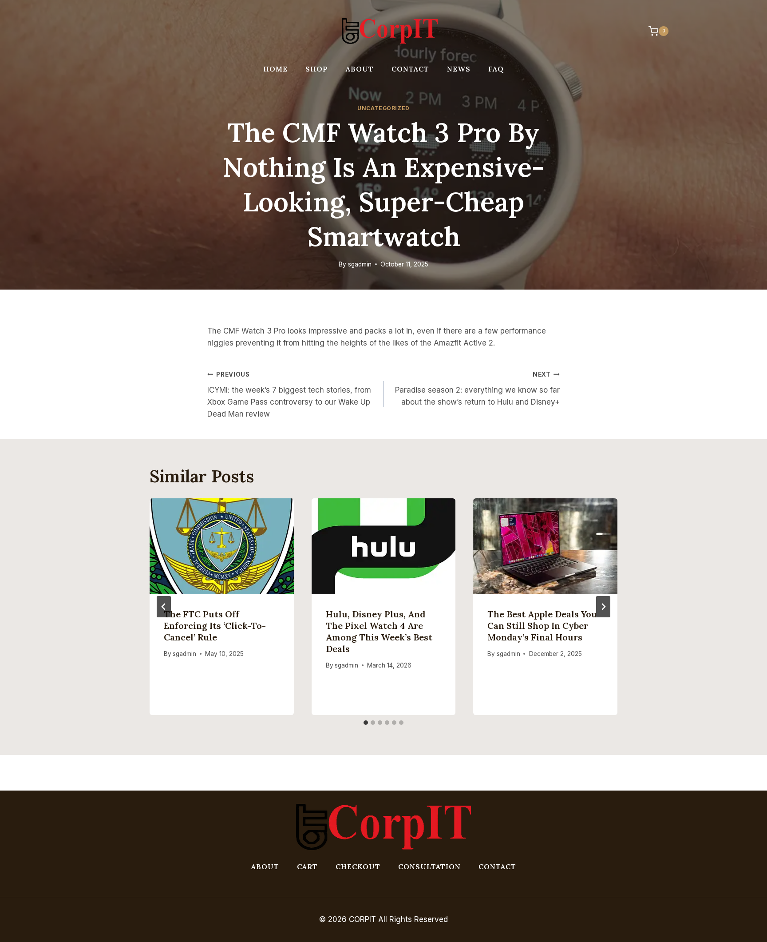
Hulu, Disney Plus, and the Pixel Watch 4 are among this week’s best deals (379, 631)
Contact (410, 68)
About (360, 68)
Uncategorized (383, 108)
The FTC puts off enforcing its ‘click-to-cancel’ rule (215, 625)
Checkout (358, 866)
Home (275, 68)
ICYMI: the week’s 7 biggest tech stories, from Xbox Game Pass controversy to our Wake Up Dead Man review (289, 394)
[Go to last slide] (164, 606)
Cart (307, 866)
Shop (316, 68)
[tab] (366, 722)
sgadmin (360, 264)
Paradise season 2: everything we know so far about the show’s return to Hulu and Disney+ (477, 388)
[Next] (603, 606)
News (458, 68)
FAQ (496, 68)
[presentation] (222, 546)
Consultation (429, 866)
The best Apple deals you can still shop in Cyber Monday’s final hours (542, 625)
